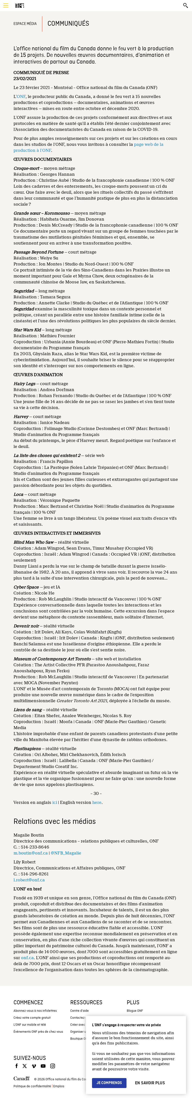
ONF (21, 96)
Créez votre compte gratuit (32, 1018)
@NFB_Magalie (66, 853)
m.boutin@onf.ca (31, 853)
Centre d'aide (79, 1011)
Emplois (58, 1086)
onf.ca (27, 957)
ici (54, 802)
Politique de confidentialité (32, 1086)
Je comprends (109, 1083)
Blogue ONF (135, 1011)
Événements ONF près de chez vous (38, 1032)
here (97, 802)
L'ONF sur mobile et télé (30, 1025)
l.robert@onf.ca (29, 880)
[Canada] (22, 1079)
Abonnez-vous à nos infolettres (35, 1011)
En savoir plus (150, 1083)
